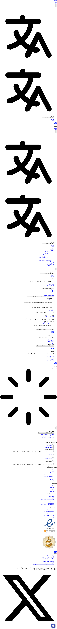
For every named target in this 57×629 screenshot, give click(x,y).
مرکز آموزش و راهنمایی (48, 437)
